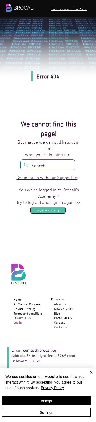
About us (58, 304)
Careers (58, 323)
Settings (46, 412)
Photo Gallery (61, 318)
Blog (55, 314)
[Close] (88, 375)
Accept (46, 400)
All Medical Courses (27, 304)
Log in (18, 323)
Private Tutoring (24, 309)
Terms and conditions (28, 314)
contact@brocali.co (39, 349)
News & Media (62, 309)
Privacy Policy (22, 318)
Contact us (60, 327)
